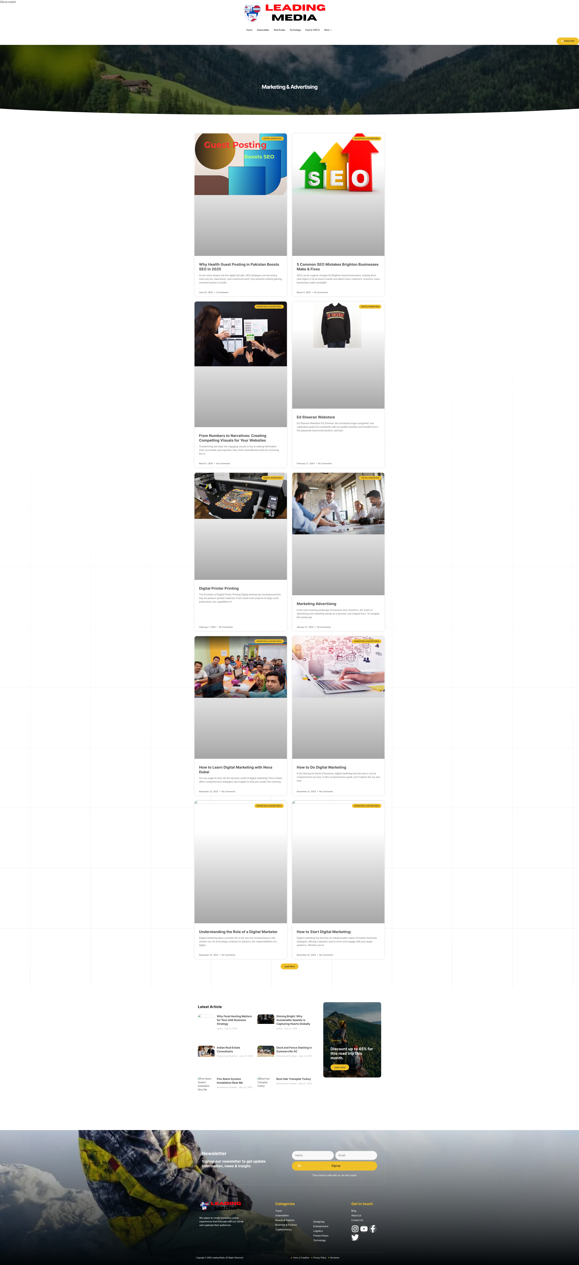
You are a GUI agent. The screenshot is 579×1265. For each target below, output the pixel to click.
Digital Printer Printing (219, 588)
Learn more (339, 1067)
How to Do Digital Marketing (321, 767)
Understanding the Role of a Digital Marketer (238, 932)
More (326, 30)
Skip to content (8, 1)
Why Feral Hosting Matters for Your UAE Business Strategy (234, 1020)
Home (249, 30)
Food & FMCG (312, 30)
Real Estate (279, 30)
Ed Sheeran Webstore (316, 417)
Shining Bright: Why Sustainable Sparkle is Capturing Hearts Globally (293, 1020)
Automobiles (263, 30)
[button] (289, 966)
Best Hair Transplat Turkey (293, 1078)
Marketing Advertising (316, 604)
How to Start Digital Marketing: (324, 932)
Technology (295, 30)
